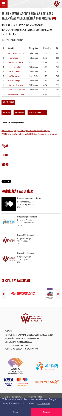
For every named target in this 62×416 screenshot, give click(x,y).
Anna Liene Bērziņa (16, 94)
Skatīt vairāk (8, 102)
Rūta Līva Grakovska (16, 85)
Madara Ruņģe (14, 80)
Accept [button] (46, 412)
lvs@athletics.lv (22, 341)
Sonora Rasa (13, 58)
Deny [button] (15, 412)
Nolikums (6, 112)
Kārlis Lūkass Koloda (16, 89)
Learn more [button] (43, 403)
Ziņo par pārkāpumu (13, 397)
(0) (54, 18)
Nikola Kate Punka (15, 62)
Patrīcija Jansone (15, 71)
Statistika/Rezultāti (37, 112)
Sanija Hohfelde (14, 67)
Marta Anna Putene (16, 53)
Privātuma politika (35, 397)
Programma (19, 112)
